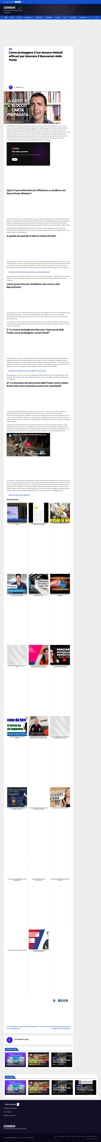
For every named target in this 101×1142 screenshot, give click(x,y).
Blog (65, 17)
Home (55, 1136)
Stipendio (48, 17)
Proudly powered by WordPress (10, 1137)
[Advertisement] (50, 30)
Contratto (29, 17)
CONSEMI (9, 7)
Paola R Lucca (19, 87)
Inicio (12, 17)
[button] (96, 17)
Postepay (39, 17)
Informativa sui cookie (9, 1115)
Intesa (19, 17)
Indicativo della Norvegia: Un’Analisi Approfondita (38, 1062)
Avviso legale (7, 1111)
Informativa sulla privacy (10, 1108)
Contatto (83, 17)
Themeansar (30, 1137)
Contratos (79, 1085)
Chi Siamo (73, 17)
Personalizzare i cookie (92, 1138)
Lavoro (57, 17)
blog (8, 1057)
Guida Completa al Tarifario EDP (14, 1061)
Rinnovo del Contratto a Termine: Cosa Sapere (86, 1090)
